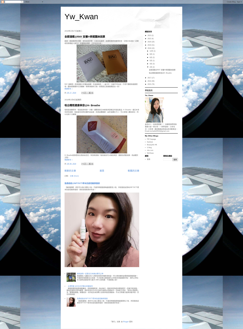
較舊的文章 (133, 171)
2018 (150, 48)
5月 (151, 61)
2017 (150, 78)
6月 (151, 57)
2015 (150, 84)
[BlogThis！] (85, 93)
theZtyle (150, 142)
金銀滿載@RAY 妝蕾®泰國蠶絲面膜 (85, 36)
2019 (150, 45)
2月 (151, 67)
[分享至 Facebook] (90, 93)
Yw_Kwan (81, 16)
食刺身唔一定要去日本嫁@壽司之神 (90, 274)
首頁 (102, 171)
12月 (152, 51)
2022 (150, 39)
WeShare (150, 153)
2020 (150, 42)
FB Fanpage (151, 139)
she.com (150, 150)
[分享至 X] (87, 93)
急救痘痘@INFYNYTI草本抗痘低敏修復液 (82, 183)
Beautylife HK (152, 145)
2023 (150, 35)
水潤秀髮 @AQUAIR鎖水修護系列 (80, 286)
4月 (151, 64)
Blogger (126, 322)
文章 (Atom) (74, 176)
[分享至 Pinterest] (92, 93)
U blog (149, 147)
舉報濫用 (149, 90)
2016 (150, 81)
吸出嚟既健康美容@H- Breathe (82, 105)
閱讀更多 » (69, 89)
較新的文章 (70, 171)
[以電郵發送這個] (82, 93)
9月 (151, 54)
